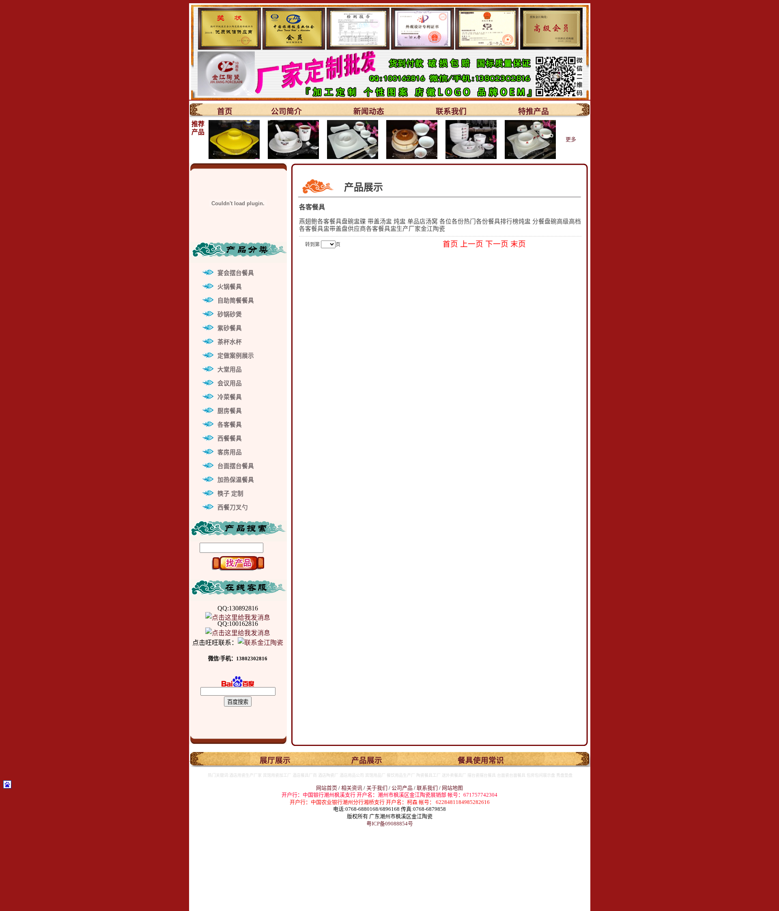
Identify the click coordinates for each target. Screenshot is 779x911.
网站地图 (452, 788)
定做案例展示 (235, 355)
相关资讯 (351, 788)
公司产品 (402, 788)
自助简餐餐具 (235, 300)
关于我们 (377, 788)
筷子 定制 (230, 493)
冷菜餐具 (229, 397)
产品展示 (366, 760)
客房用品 (229, 452)
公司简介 (286, 111)
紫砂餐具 (229, 328)
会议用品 (229, 383)
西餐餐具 (229, 438)
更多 (571, 139)
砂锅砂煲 (229, 314)
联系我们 (451, 111)
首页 (224, 111)
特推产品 (533, 111)
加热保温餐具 (235, 480)
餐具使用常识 (481, 760)
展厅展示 (275, 760)
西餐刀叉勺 (232, 507)
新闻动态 (368, 111)
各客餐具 (229, 424)
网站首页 (326, 788)
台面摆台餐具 (235, 466)
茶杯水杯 (229, 342)
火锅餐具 (229, 287)
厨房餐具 (229, 411)
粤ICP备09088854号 (389, 824)
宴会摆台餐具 (235, 273)
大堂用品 (229, 369)
